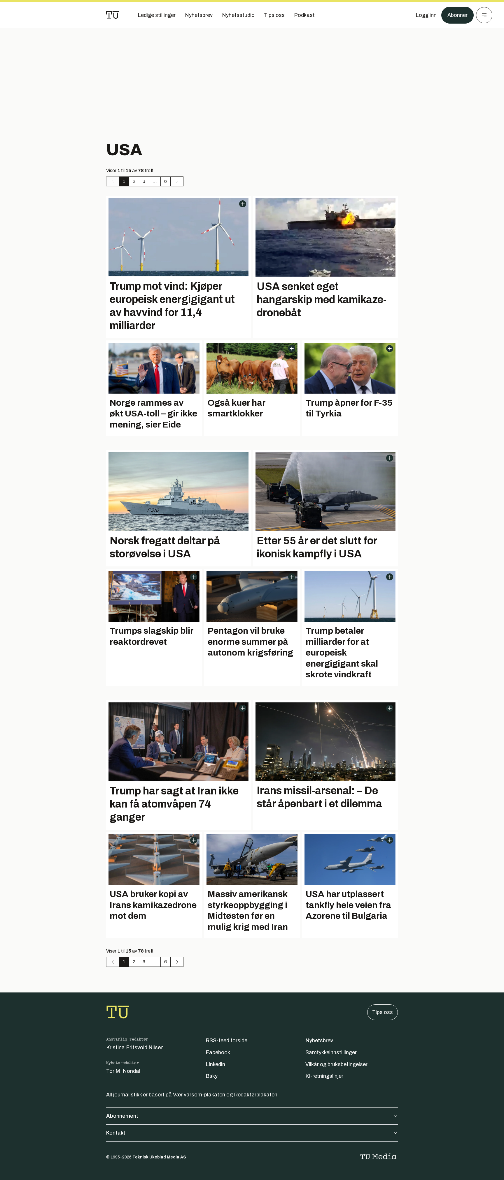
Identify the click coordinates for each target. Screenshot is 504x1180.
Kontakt (115, 1133)
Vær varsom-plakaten (199, 1095)
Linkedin (215, 1064)
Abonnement (122, 1116)
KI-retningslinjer (324, 1076)
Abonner (457, 15)
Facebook (218, 1052)
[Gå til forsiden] (112, 15)
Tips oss (382, 1012)
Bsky (212, 1076)
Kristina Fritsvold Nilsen (135, 1047)
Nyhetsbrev (319, 1040)
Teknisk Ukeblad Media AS (159, 1157)
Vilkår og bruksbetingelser (336, 1064)
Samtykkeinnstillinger (331, 1052)
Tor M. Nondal (123, 1071)
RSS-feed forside (226, 1040)
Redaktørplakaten (255, 1095)
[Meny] (484, 15)
